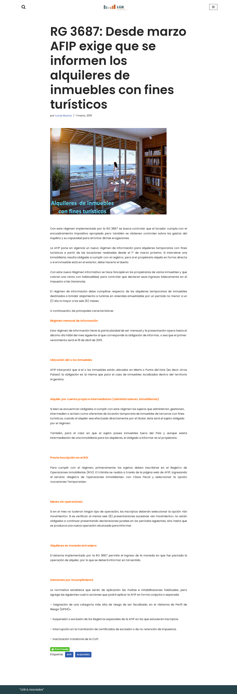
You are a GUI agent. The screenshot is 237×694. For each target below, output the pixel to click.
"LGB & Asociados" (32, 690)
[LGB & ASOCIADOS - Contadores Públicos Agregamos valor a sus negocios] (118, 7)
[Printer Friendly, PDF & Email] (60, 649)
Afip (69, 654)
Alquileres (83, 654)
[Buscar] (23, 7)
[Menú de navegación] (213, 7)
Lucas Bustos (63, 115)
